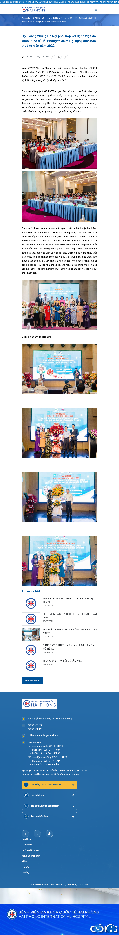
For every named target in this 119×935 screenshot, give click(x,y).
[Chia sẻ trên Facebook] (53, 57)
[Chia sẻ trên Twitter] (59, 57)
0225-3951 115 (35, 729)
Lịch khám (27, 844)
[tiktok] (49, 833)
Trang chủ (26, 18)
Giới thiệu (26, 839)
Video (24, 861)
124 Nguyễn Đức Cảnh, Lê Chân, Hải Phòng (50, 718)
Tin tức (25, 867)
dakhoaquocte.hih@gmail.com (43, 735)
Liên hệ (25, 872)
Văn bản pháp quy (31, 855)
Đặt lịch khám (32, 680)
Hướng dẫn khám (30, 850)
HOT (34, 18)
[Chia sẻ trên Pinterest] (66, 57)
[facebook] (25, 833)
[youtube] (37, 833)
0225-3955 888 (35, 725)
